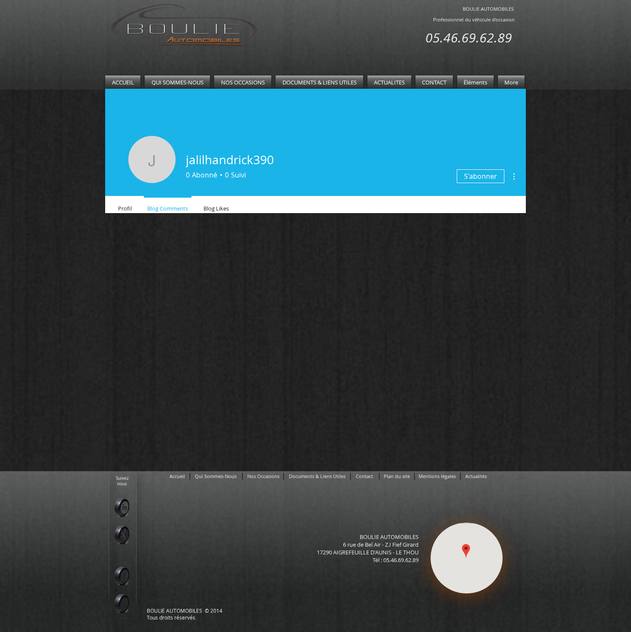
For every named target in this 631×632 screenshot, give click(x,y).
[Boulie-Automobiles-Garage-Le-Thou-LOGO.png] (182, 26)
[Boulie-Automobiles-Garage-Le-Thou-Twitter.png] (121, 603)
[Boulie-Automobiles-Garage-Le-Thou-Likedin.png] (121, 507)
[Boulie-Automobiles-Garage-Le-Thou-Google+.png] (121, 535)
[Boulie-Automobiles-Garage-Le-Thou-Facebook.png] (121, 576)
